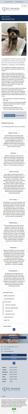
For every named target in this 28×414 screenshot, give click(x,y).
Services (8, 16)
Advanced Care (7, 301)
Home (3, 16)
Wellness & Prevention (9, 295)
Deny (14, 411)
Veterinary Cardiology (10, 304)
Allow (14, 409)
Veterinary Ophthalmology (11, 308)
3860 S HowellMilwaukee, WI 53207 (11, 346)
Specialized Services (10, 314)
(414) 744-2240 (20, 115)
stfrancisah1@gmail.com (9, 351)
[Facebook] (14, 329)
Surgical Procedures (8, 317)
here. (21, 406)
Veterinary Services (8, 292)
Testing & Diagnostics (9, 298)
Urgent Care (7, 320)
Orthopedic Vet (8, 311)
